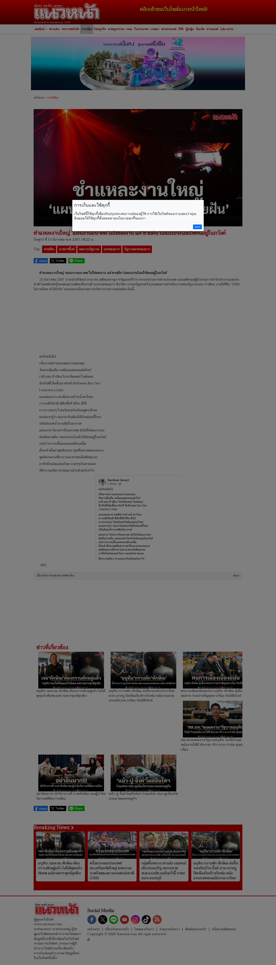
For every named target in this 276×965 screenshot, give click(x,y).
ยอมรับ (197, 227)
